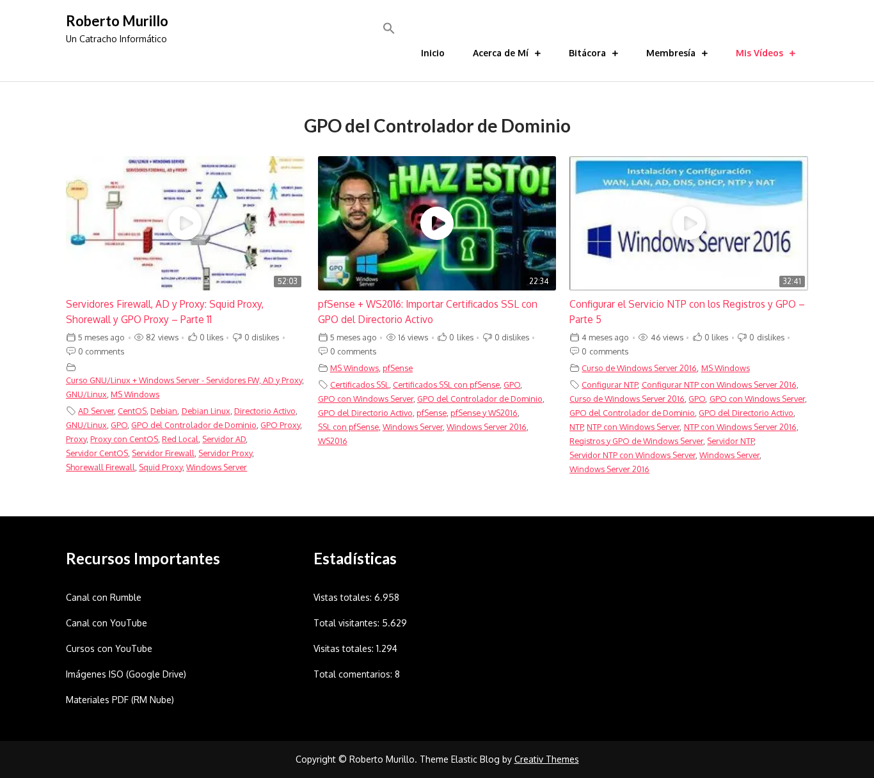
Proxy (76, 439)
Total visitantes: (348, 622)
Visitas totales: (345, 648)
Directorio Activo (265, 411)
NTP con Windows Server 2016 (740, 427)
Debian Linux (206, 411)
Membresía (670, 52)
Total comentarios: (354, 674)
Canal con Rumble (103, 597)
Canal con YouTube (106, 622)
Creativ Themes (546, 759)
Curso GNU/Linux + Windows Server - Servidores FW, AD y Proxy (184, 380)
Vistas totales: (344, 597)
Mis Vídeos (759, 52)
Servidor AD (224, 439)
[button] (389, 28)
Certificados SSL (359, 384)
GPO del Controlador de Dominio (194, 425)
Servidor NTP (730, 441)
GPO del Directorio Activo (365, 413)
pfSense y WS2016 (484, 413)
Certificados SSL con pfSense (446, 384)
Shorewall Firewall (100, 467)
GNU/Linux (86, 394)
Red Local (180, 439)
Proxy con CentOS (124, 439)
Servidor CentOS (97, 453)
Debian (163, 411)
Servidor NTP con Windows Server (632, 455)
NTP (576, 427)
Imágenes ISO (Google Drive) (126, 674)
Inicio (433, 52)
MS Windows (135, 394)
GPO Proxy (280, 425)
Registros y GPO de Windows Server (636, 441)
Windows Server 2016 (487, 427)
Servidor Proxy (225, 453)
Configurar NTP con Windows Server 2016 (719, 384)
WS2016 (332, 441)
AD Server (96, 411)
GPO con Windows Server (365, 398)
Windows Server (216, 467)
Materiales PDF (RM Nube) (120, 699)
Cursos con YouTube (109, 648)
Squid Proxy (160, 467)
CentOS (132, 411)
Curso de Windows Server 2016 (639, 368)
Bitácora (587, 52)
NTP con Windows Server (633, 427)
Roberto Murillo (117, 20)
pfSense (398, 368)
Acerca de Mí (500, 52)
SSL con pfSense (348, 427)
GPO (119, 425)
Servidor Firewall (163, 453)
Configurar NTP (609, 384)
